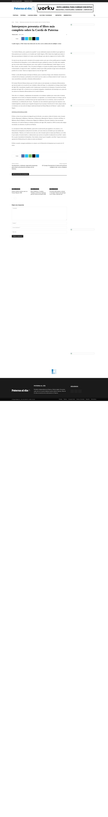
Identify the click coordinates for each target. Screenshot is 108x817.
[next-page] (15, 198)
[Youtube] (79, 391)
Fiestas (16, 22)
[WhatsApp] (30, 38)
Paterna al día (15, 34)
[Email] (33, 38)
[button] (94, 15)
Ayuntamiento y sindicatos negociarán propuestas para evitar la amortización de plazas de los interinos (24, 167)
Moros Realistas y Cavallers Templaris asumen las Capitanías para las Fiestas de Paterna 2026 (38, 193)
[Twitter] (26, 38)
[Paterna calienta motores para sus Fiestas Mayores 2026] (20, 184)
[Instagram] (95, 1)
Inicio (13, 22)
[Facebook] (93, 1)
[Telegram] (37, 38)
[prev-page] (13, 198)
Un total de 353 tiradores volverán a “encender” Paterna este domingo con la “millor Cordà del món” (57, 193)
